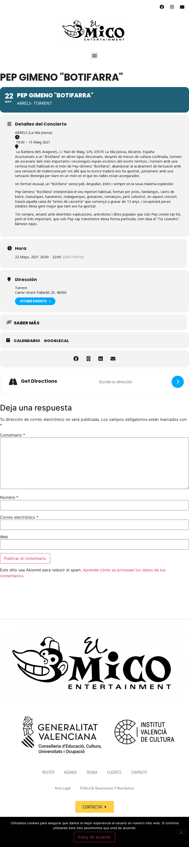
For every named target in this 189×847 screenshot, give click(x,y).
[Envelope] (182, 6)
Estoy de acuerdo (94, 836)
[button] (95, 55)
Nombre (9, 497)
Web (4, 537)
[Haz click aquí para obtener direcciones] (178, 382)
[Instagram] (172, 6)
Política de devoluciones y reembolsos (107, 788)
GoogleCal (56, 340)
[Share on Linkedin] (100, 359)
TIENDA (91, 772)
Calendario (27, 340)
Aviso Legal (62, 788)
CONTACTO (139, 772)
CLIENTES (114, 772)
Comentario (12, 435)
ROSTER (48, 772)
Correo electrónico (19, 517)
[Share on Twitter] (88, 359)
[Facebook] (162, 6)
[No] (181, 832)
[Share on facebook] (76, 359)
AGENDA (70, 772)
